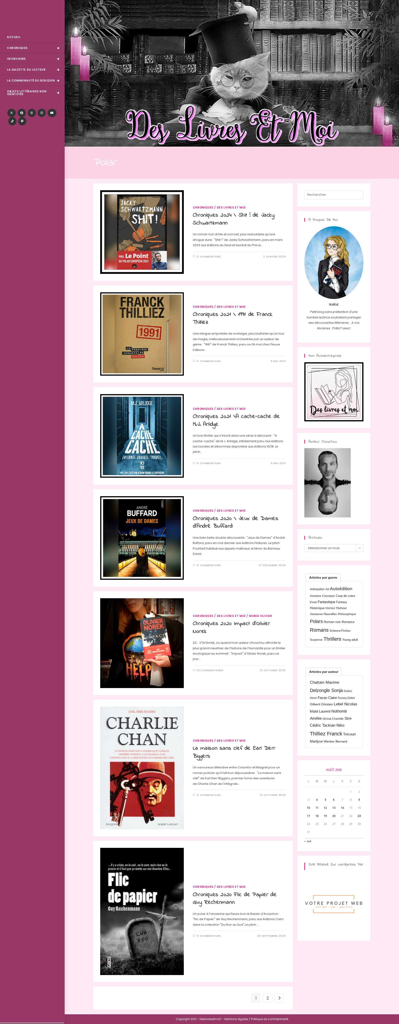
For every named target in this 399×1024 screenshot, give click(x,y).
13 (334, 808)
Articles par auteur (323, 672)
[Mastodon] (22, 121)
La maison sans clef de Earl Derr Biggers (234, 752)
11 (317, 808)
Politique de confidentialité (269, 1019)
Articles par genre (323, 577)
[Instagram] (42, 113)
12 (325, 808)
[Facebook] (22, 113)
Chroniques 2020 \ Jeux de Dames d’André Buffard (235, 523)
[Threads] (32, 113)
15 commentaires (210, 670)
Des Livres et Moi (32, 16)
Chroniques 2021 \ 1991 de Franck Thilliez (232, 318)
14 (342, 808)
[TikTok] (12, 121)
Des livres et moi (231, 207)
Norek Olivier (260, 616)
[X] (11, 113)
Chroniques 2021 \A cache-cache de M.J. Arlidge (236, 421)
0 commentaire (209, 256)
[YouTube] (52, 113)
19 (325, 816)
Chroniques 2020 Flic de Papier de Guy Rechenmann (235, 899)
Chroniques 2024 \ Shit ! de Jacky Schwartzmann (234, 219)
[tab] (323, 577)
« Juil (307, 841)
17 (308, 816)
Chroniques (203, 207)
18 (317, 816)
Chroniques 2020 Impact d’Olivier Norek (231, 628)
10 (308, 808)
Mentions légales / (237, 1019)
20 (334, 816)
